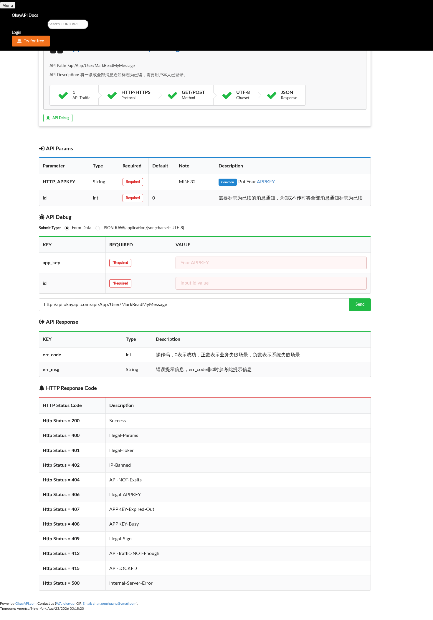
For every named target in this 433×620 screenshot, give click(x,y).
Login (16, 33)
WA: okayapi (65, 603)
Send (360, 304)
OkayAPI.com (26, 603)
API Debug (60, 118)
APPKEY (266, 181)
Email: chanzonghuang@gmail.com (109, 603)
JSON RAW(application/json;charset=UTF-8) (143, 228)
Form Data (81, 228)
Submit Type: (50, 228)
